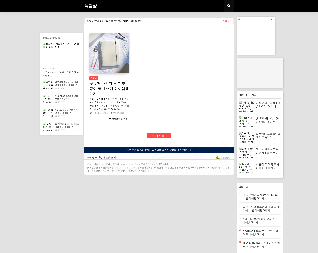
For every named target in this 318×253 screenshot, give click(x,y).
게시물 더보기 (159, 135)
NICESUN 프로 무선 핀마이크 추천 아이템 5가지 (67, 111)
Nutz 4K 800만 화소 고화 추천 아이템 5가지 (66, 97)
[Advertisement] (260, 73)
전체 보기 (227, 21)
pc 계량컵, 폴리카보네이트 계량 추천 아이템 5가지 (67, 125)
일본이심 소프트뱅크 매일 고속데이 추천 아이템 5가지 (67, 83)
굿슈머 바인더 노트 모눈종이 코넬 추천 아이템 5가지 (109, 88)
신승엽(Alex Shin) (100, 113)
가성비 (94, 78)
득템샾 (90, 5)
